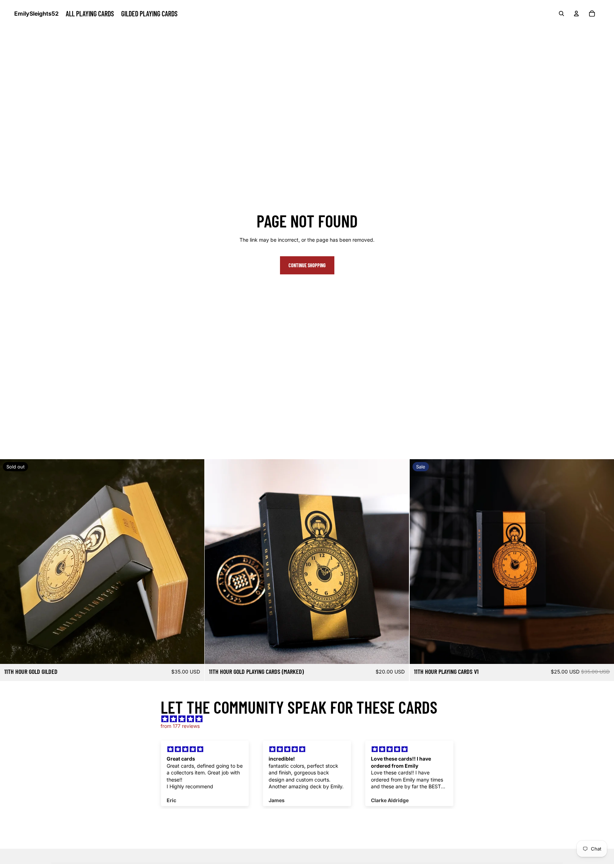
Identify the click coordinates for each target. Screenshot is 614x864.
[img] (310, 719)
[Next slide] (193, 561)
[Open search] (561, 13)
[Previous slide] (10, 561)
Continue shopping (307, 265)
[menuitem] (90, 13)
